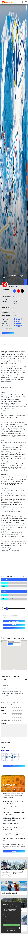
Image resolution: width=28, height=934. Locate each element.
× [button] (19, 903)
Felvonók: (4, 301)
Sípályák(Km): (5, 289)
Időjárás (14, 628)
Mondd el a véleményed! (8, 333)
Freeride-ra (3, 713)
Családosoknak (4, 717)
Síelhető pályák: (6, 312)
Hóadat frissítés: (6, 315)
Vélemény (3, 723)
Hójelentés (14, 624)
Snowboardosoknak (5, 720)
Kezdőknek (3, 707)
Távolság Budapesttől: (7, 296)
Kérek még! (14, 851)
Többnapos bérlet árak (14, 621)
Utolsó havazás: (5, 307)
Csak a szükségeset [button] (11, 928)
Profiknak (3, 710)
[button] (11, 930)
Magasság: (4, 299)
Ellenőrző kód (4, 747)
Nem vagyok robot (5, 742)
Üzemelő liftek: (5, 310)
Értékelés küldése (14, 766)
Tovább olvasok (10, 911)
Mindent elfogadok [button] (11, 925)
